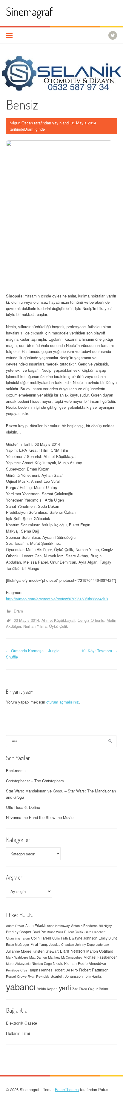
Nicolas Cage (42, 963)
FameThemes (67, 1089)
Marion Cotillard (99, 951)
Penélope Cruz (16, 970)
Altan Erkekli (35, 925)
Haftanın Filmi (18, 1033)
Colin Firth (60, 938)
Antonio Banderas (84, 925)
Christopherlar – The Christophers (35, 780)
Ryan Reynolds (38, 976)
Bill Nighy (105, 925)
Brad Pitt (39, 931)
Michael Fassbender (100, 957)
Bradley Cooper (18, 931)
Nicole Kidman (65, 963)
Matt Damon (38, 957)
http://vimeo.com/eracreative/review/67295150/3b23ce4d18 (57, 598)
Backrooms (16, 770)
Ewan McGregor (17, 944)
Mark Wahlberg (17, 957)
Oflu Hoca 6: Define (23, 807)
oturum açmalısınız (62, 702)
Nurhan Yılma (35, 626)
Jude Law (103, 944)
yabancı (21, 986)
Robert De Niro (65, 969)
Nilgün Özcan (21, 123)
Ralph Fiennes (40, 969)
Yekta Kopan (47, 988)
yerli (65, 987)
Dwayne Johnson (83, 937)
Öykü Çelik (58, 626)
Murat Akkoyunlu (18, 963)
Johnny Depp (85, 944)
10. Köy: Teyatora (99, 650)
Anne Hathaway (58, 925)
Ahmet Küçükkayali (58, 620)
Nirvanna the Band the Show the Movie (39, 817)
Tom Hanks (93, 976)
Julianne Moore (18, 951)
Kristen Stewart (46, 951)
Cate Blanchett (94, 932)
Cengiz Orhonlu (91, 620)
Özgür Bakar (98, 988)
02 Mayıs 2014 (26, 620)
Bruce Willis (55, 932)
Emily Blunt (108, 938)
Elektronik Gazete (21, 1023)
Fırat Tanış (39, 944)
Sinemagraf (29, 11)
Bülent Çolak (73, 931)
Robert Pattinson (93, 970)
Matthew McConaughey (65, 957)
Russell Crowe (16, 976)
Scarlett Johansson (66, 976)
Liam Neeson (72, 951)
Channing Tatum (18, 938)
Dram (28, 129)
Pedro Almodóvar (92, 963)
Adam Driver (15, 925)
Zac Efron (79, 988)
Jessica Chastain (61, 944)
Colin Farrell (41, 937)
